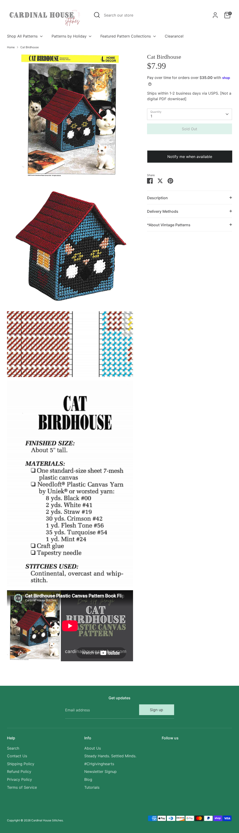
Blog (88, 779)
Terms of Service (22, 787)
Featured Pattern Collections (126, 36)
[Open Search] (97, 15)
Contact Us (17, 756)
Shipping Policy (20, 763)
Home (11, 47)
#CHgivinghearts (99, 763)
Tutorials (91, 787)
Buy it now (189, 143)
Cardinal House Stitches (47, 820)
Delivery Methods (162, 211)
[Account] (215, 15)
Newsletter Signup (100, 771)
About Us (92, 748)
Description (157, 197)
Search (13, 748)
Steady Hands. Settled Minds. (110, 756)
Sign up (156, 709)
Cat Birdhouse (29, 47)
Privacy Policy (19, 779)
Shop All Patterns (23, 36)
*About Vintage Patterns (168, 225)
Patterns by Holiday (70, 36)
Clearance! (174, 36)
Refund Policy (19, 771)
